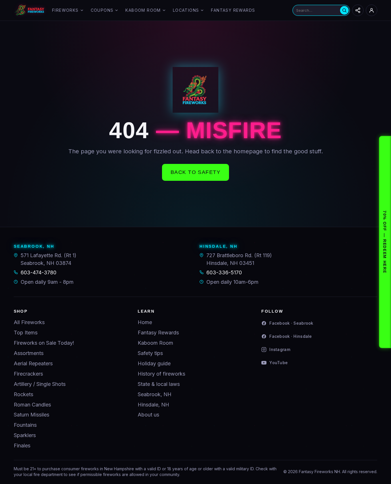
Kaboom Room (143, 10)
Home (145, 322)
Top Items (25, 333)
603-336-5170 (224, 272)
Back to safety (195, 172)
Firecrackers (28, 374)
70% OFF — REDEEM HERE (384, 242)
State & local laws (159, 384)
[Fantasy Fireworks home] (29, 10)
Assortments (29, 353)
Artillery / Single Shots (40, 384)
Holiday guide (154, 363)
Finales (22, 446)
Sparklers (25, 435)
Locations (186, 10)
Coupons (102, 10)
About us (148, 415)
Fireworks (65, 10)
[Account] (371, 10)
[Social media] (358, 10)
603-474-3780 (38, 272)
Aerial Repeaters (33, 363)
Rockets (23, 394)
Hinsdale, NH (153, 405)
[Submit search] (344, 10)
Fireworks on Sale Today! (44, 343)
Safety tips (150, 353)
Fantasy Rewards (233, 10)
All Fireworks (29, 322)
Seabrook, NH (154, 394)
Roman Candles (32, 405)
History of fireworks (161, 374)
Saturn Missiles (31, 415)
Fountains (25, 425)
